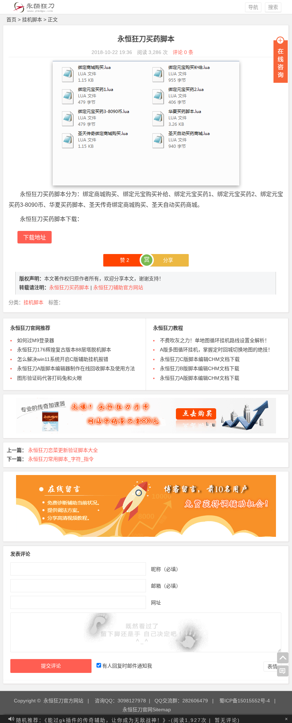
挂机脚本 (32, 19)
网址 (156, 602)
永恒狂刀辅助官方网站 (118, 287)
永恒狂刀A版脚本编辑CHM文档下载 (199, 378)
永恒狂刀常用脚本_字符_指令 (61, 459)
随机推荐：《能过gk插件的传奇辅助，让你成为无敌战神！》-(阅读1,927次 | (113, 719)
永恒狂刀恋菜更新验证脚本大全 (63, 450)
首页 (11, 19)
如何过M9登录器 (35, 340)
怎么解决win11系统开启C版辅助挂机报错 (62, 359)
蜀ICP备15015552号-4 (244, 700)
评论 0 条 (183, 52)
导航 (253, 7)
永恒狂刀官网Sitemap (146, 709)
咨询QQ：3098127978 (120, 700)
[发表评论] (282, 671)
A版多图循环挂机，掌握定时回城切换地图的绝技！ (216, 349)
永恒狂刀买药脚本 (69, 287)
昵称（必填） (166, 569)
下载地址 (34, 237)
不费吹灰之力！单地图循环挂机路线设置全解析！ (215, 340)
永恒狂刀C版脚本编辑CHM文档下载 (200, 359)
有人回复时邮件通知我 (127, 666)
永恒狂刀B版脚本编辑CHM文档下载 (199, 368)
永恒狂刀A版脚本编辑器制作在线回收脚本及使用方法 (76, 368)
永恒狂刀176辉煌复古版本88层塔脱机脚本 (64, 349)
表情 (272, 666)
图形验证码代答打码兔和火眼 (49, 378)
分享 (168, 260)
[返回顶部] (282, 658)
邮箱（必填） (166, 585)
